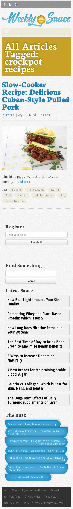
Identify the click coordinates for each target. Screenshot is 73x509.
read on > (23, 181)
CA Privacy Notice (32, 496)
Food (8, 195)
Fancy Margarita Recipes (47, 424)
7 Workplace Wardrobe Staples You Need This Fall (41, 450)
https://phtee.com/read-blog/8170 (26, 441)
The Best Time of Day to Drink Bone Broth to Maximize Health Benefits (35, 344)
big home (16, 189)
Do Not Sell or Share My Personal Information (44, 503)
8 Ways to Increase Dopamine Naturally (30, 358)
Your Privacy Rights (12, 496)
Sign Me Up (36, 242)
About (14, 490)
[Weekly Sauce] (36, 19)
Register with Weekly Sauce (34, 490)
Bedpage (12, 450)
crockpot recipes (36, 189)
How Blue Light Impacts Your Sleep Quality (35, 301)
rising (62, 195)
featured (55, 189)
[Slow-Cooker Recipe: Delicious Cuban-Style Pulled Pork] (34, 148)
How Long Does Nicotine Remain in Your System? (35, 329)
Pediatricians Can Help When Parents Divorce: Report (52, 442)
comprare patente (16, 477)
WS (5, 490)
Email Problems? (11, 503)
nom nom (22, 195)
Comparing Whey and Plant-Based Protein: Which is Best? (34, 315)
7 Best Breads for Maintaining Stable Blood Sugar (36, 372)
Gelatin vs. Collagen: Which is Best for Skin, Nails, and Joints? (37, 386)
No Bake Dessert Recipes (38, 477)
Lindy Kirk (10, 115)
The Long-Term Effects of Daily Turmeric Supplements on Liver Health (32, 402)
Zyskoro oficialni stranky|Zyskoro (22, 467)
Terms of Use (50, 496)
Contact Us (55, 490)
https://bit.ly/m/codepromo (20, 431)
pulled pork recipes (44, 195)
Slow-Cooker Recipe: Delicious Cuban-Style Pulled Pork (35, 95)
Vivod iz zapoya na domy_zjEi (21, 424)
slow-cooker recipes (15, 201)
